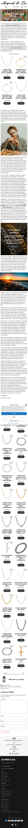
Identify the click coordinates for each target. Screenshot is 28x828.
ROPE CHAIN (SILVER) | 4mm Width (7, 584)
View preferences (14, 420)
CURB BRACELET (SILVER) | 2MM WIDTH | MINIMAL (7, 97)
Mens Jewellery (4, 802)
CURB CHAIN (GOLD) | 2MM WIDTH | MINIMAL (21, 97)
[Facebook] (12, 824)
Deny (14, 417)
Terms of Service (4, 776)
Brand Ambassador (5, 795)
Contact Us (3, 797)
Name (2, 715)
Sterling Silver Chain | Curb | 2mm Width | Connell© (21, 584)
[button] (26, 405)
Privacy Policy (4, 774)
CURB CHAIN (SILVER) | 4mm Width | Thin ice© (21, 477)
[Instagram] (15, 824)
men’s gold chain (7, 207)
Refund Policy (4, 772)
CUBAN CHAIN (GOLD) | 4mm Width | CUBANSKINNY (7, 505)
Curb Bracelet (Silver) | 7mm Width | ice (21, 450)
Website (3, 726)
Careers (2, 787)
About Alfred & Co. (5, 785)
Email (2, 721)
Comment (3, 699)
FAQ (2, 770)
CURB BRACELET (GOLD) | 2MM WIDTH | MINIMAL (21, 71)
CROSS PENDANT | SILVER (7, 556)
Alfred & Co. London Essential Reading (11, 686)
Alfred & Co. (8, 759)
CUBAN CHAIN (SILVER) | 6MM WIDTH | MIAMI (7, 531)
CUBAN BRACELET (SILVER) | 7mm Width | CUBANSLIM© (21, 558)
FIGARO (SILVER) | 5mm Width (21, 609)
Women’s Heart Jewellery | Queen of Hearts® (10, 811)
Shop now (14, 246)
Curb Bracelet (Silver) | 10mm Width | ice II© (7, 661)
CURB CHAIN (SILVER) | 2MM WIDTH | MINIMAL (7, 71)
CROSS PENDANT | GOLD (21, 660)
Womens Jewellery (5, 804)
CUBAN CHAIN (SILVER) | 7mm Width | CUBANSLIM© (7, 451)
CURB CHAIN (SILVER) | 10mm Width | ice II (21, 531)
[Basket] (22, 7)
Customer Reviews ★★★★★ (7, 768)
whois (14, 315)
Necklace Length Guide (6, 791)
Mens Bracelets (4, 807)
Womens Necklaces (5, 809)
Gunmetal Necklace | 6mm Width (21, 634)
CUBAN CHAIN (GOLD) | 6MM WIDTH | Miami (7, 610)
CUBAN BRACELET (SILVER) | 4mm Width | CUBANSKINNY (7, 478)
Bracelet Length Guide (6, 793)
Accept (14, 413)
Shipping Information (5, 780)
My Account (16, 6)
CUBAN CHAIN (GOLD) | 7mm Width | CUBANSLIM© (21, 505)
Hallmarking (3, 789)
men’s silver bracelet (20, 205)
